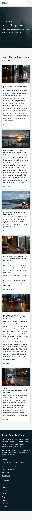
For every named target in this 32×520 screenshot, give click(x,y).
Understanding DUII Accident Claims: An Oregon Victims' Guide (14, 151)
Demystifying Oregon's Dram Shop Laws (15, 87)
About (4, 493)
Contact (4, 506)
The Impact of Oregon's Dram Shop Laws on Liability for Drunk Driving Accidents (15, 390)
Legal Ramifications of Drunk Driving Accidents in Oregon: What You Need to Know (15, 317)
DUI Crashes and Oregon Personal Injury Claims (14, 213)
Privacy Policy (6, 472)
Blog (3, 497)
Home (4, 484)
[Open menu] (29, 3)
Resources (5, 503)
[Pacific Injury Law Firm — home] (5, 3)
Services (4, 487)
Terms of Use (6, 475)
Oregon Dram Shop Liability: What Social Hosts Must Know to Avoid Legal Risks (15, 258)
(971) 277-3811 (6, 463)
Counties (4, 490)
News (3, 500)
